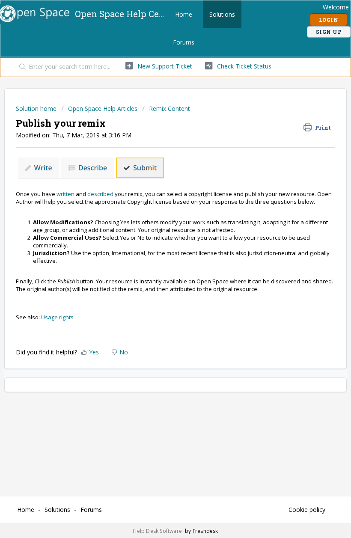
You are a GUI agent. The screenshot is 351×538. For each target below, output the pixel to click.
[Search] (20, 67)
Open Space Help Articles (102, 108)
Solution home (37, 108)
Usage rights (57, 317)
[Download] (160, 265)
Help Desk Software (158, 531)
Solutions (222, 14)
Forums (183, 42)
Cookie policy (307, 509)
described (100, 194)
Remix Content (169, 108)
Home (183, 14)
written (65, 194)
